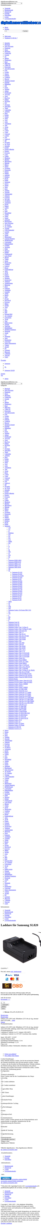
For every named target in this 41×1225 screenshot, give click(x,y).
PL (9, 557)
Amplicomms (9, 830)
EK (9, 617)
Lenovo (7, 812)
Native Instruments (10, 890)
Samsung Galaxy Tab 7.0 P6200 (18, 668)
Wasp (6, 394)
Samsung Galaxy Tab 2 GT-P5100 (18, 655)
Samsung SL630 (17, 588)
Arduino (7, 455)
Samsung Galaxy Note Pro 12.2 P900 (19, 692)
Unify (6, 903)
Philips (7, 517)
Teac (6, 867)
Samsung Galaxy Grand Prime (17, 711)
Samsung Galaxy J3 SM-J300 (17, 708)
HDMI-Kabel (9, 787)
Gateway (7, 483)
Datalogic (7, 392)
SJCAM (7, 746)
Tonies (7, 461)
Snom (6, 807)
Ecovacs (7, 849)
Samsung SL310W (18, 576)
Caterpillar (8, 454)
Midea (6, 850)
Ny (5, 400)
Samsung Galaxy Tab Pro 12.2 (17, 704)
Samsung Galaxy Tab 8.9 (16, 644)
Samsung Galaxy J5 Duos (16, 723)
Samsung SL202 (17, 574)
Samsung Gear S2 (13, 622)
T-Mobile (7, 900)
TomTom (7, 873)
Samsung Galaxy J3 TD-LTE (17, 716)
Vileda (6, 806)
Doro (6, 833)
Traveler (7, 739)
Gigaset (7, 823)
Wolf (6, 843)
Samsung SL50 (16, 579)
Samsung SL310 (17, 593)
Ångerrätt (7, 8)
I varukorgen (5, 1004)
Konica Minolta (9, 493)
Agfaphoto (8, 467)
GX (9, 540)
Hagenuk (7, 878)
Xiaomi (7, 871)
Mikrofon (7, 407)
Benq (6, 473)
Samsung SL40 (16, 600)
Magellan (7, 395)
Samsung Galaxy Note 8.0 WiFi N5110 (20, 677)
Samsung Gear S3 (13, 624)
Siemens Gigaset (10, 425)
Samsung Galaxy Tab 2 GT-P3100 (18, 653)
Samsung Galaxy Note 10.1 (16, 658)
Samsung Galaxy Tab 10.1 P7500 (18, 636)
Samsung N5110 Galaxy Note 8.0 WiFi (20, 682)
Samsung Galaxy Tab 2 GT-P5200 (18, 656)
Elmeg (6, 821)
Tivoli (6, 866)
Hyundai (7, 486)
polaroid (7, 519)
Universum (8, 864)
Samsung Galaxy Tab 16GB (16, 646)
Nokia (6, 782)
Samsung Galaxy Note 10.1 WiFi (18, 661)
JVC (6, 756)
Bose (6, 406)
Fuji (6, 481)
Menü (6, 27)
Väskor (7, 891)
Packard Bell (8, 861)
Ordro (6, 763)
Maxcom (7, 898)
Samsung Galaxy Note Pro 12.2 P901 (19, 694)
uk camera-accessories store (9, 1149)
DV (9, 534)
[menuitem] (22, 8)
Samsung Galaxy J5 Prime (16, 725)
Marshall (7, 388)
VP (9, 613)
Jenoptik (7, 490)
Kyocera (7, 497)
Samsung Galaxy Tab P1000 (17, 639)
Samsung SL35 (16, 598)
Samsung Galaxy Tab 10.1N (17, 634)
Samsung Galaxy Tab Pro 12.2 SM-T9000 (21, 701)
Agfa (6, 466)
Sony (6, 735)
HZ (9, 543)
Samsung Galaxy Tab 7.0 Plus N (18, 627)
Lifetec (7, 500)
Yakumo (7, 742)
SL (9, 570)
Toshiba (7, 737)
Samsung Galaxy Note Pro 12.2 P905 (19, 696)
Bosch (6, 842)
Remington (8, 886)
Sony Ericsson (9, 770)
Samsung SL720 (17, 589)
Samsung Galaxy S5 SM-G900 (17, 689)
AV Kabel (8, 771)
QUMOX (7, 747)
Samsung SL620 (17, 586)
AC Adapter (8, 773)
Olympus (7, 512)
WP (9, 608)
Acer (6, 464)
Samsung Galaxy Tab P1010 (17, 637)
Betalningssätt (9, 10)
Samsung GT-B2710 (14, 727)
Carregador (8, 788)
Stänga (3, 1022)
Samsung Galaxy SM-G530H (17, 709)
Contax (7, 479)
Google (7, 399)
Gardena (7, 811)
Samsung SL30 (16, 596)
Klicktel (7, 426)
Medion (7, 503)
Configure (9, 1223)
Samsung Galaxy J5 (14, 722)
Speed (6, 764)
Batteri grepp (8, 869)
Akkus (7, 435)
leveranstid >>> (5, 999)
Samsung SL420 (17, 577)
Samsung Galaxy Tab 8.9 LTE (17, 631)
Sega (6, 885)
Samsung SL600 (17, 582)
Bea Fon (7, 442)
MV (9, 552)
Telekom (7, 828)
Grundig (7, 838)
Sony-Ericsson (9, 390)
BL (9, 619)
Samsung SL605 (17, 584)
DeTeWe (7, 445)
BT (6, 895)
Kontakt (7, 13)
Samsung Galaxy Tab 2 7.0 (16, 651)
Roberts (7, 419)
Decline (3, 1223)
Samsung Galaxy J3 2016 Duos (17, 715)
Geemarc (7, 897)
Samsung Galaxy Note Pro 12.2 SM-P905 (21, 697)
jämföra (4, 1006)
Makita (7, 402)
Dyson (7, 845)
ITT (6, 447)
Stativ (6, 462)
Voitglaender (8, 740)
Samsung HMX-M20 (14, 560)
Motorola (7, 831)
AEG (6, 818)
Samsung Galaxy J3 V (15, 720)
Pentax (7, 516)
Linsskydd (8, 397)
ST (9, 603)
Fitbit (6, 795)
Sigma (6, 732)
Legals (7, 17)
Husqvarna (8, 809)
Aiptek (7, 761)
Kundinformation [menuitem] (8, 11)
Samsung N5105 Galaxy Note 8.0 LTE (20, 680)
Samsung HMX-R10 (14, 562)
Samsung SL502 (17, 581)
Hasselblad (8, 759)
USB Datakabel (9, 776)
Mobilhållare (8, 874)
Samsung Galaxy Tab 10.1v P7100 (18, 672)
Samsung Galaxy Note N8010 (17, 663)
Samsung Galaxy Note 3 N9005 (18, 687)
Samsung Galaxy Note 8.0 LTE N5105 (20, 675)
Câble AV (7, 409)
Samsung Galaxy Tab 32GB (16, 648)
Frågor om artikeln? (10, 1054)
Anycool (7, 438)
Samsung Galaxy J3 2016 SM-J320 (19, 713)
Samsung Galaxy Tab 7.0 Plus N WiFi (19, 629)
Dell (6, 859)
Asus (6, 854)
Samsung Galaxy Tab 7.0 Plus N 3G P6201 (21, 670)
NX (9, 555)
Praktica (7, 521)
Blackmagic (8, 768)
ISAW (6, 751)
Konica (7, 495)
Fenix (6, 431)
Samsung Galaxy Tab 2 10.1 (17, 649)
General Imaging (10, 785)
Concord (7, 478)
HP (6, 485)
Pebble (7, 799)
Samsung (7, 526)
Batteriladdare (9, 790)
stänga (6, 378)
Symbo (7, 416)
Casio (6, 476)
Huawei (7, 797)
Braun (6, 814)
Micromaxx (8, 505)
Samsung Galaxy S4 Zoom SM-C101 (19, 610)
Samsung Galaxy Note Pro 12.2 (18, 691)
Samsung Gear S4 (13, 625)
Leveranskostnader (10, 18)
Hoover (7, 423)
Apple (6, 879)
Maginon (7, 502)
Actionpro (8, 749)
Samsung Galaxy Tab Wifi (16, 643)
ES (9, 536)
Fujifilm (7, 792)
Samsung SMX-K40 (14, 567)
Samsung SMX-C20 (14, 565)
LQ (6, 881)
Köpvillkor (8, 15)
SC (9, 612)
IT (9, 546)
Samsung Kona (13, 679)
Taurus (7, 418)
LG (6, 855)
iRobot (7, 804)
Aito (6, 469)
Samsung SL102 (17, 572)
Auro (6, 440)
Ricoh (6, 522)
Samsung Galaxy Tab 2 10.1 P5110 (19, 667)
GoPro (7, 754)
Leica (6, 498)
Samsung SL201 (17, 594)
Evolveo (7, 744)
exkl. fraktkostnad (15, 971)
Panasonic (8, 514)
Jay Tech (7, 488)
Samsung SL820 (17, 591)
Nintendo (7, 883)
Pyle (6, 414)
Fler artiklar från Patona (12, 1055)
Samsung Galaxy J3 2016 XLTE (18, 718)
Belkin (7, 443)
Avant (6, 471)
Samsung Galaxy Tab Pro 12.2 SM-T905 (20, 703)
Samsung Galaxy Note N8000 (17, 660)
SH (9, 569)
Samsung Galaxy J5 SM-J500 (17, 706)
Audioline (8, 837)
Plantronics (8, 404)
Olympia (7, 449)
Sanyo (6, 730)
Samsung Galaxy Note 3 (15, 685)
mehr (13, 1020)
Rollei (6, 524)
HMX (10, 541)
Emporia (7, 835)
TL (9, 605)
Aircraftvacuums (10, 413)
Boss (6, 457)
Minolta (7, 507)
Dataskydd (8, 12)
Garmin (7, 778)
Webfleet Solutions (10, 876)
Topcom (7, 902)
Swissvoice (8, 826)
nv (9, 553)
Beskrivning (4, 1015)
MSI (6, 857)
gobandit (7, 766)
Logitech (7, 421)
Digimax (11, 533)
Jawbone (7, 794)
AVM (6, 819)
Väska (6, 780)
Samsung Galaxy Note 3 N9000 (18, 684)
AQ (9, 528)
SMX (10, 601)
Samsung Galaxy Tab (14, 641)
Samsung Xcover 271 (14, 728)
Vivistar (7, 775)
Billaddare (8, 428)
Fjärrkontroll (8, 800)
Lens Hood (8, 802)
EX (9, 538)
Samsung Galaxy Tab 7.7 (16, 632)
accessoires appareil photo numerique (12, 1181)
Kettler (7, 459)
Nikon (6, 510)
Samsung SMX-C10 (14, 564)
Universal (7, 888)
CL (9, 529)
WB (9, 606)
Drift (6, 758)
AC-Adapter (8, 862)
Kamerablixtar (9, 816)
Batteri (7, 752)
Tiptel (6, 452)
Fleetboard (8, 437)
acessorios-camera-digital (19, 1179)
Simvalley (8, 450)
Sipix (6, 734)
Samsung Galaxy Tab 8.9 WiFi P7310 (19, 673)
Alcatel (7, 893)
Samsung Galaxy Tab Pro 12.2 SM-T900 (20, 699)
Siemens (7, 825)
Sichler (7, 852)
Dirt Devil (8, 847)
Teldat (6, 840)
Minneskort (8, 783)
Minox (7, 509)
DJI (6, 430)
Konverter (8, 411)
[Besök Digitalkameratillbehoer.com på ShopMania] (6, 1179)
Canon (7, 474)
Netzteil (7, 433)
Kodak (7, 491)
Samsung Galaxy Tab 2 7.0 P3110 (18, 665)
